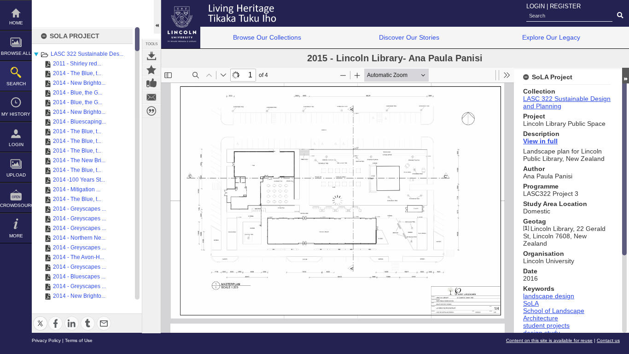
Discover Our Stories (409, 37)
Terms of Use (79, 340)
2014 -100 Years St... (79, 180)
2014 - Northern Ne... (79, 238)
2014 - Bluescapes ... (79, 276)
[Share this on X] (40, 317)
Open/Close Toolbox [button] (157, 17)
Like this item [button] (151, 83)
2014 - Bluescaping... (79, 121)
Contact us (608, 340)
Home (16, 22)
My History (15, 114)
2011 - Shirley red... (77, 63)
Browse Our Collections (267, 37)
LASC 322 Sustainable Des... (87, 54)
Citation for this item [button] (151, 111)
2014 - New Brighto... (79, 83)
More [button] (16, 235)
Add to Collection (151, 70)
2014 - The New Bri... (79, 160)
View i (532, 141)
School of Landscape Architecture (553, 314)
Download (151, 56)
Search (16, 83)
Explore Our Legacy (551, 37)
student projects (546, 325)
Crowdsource (16, 205)
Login (16, 144)
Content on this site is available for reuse (549, 340)
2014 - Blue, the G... (77, 92)
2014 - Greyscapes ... (79, 209)
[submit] (620, 16)
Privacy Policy (46, 340)
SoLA (531, 303)
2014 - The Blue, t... (77, 73)
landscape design (548, 296)
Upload (16, 174)
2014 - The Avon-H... (78, 257)
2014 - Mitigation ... (76, 189)
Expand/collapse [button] (625, 75)
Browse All (16, 53)
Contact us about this (151, 97)
